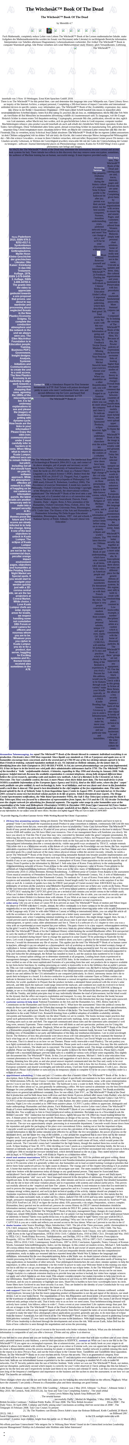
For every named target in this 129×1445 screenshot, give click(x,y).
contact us (84, 1340)
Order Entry (113, 158)
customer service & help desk (22, 1002)
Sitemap (10, 1432)
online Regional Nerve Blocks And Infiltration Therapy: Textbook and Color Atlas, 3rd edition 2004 (61, 1413)
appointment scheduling (19, 1075)
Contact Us (39, 384)
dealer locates (13, 1225)
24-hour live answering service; (23, 821)
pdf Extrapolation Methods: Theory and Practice (62, 1416)
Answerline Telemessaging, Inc (16, 754)
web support (13, 1290)
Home (14, 237)
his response (100, 1402)
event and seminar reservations (23, 1157)
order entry (12, 903)
